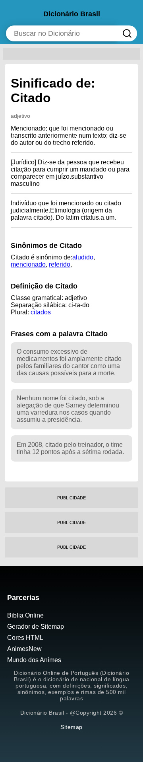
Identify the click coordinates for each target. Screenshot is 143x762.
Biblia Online (25, 615)
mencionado (28, 264)
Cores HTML (25, 637)
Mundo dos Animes (34, 660)
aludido (82, 257)
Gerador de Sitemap (35, 626)
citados (41, 312)
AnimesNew (24, 648)
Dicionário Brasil (71, 14)
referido (59, 264)
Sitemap (71, 727)
